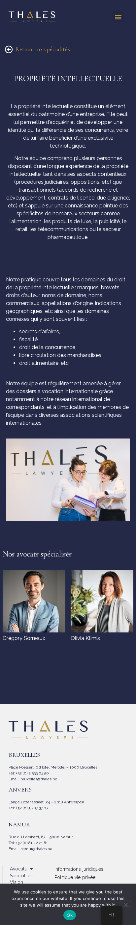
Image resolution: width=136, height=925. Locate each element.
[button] (118, 16)
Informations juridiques (78, 869)
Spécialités (21, 875)
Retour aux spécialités (42, 49)
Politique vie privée (75, 877)
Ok (70, 915)
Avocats (18, 868)
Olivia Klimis (85, 638)
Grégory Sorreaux (24, 638)
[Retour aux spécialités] (9, 49)
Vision (16, 882)
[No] (125, 904)
